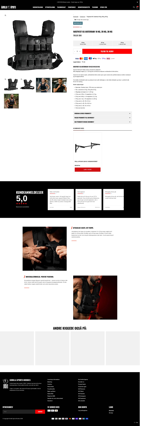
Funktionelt (75, 16)
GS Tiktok (81, 391)
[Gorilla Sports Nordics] (16, 7)
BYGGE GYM (103, 7)
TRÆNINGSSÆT (61, 7)
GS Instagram (82, 396)
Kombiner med (78, 128)
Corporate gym (82, 386)
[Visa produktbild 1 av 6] (35, 45)
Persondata (50, 386)
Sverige (111, 412)
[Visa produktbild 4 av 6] (43, 85)
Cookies (49, 384)
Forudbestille (51, 389)
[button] (102, 27)
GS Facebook (82, 398)
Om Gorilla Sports (83, 379)
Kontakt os (81, 381)
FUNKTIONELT (72, 7)
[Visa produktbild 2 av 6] (11, 85)
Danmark (111, 410)
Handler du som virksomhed (55, 398)
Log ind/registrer (82, 410)
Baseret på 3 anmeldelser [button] (22, 206)
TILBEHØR (95, 7)
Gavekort (49, 400)
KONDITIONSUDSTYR (84, 7)
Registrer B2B (51, 396)
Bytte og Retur (51, 391)
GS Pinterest (81, 389)
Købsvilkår (50, 393)
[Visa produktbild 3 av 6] (27, 85)
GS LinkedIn (81, 400)
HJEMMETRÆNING (38, 7)
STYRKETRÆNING (50, 7)
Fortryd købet (82, 384)
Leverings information (53, 379)
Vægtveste (82, 16)
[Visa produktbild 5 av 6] (59, 85)
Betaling (49, 381)
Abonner (40, 411)
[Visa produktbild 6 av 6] (11, 101)
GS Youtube (81, 393)
